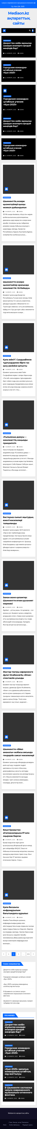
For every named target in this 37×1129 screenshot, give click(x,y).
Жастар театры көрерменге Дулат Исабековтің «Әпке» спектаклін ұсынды (18, 675)
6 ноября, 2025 (10, 607)
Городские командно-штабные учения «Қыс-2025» (15, 70)
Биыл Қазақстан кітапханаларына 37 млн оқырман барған (16, 833)
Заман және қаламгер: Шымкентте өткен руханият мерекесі (18, 600)
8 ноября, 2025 (10, 211)
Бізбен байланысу (14, 1125)
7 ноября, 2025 (10, 292)
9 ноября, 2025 (12, 1098)
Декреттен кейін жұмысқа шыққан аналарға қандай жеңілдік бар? (17, 46)
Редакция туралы (28, 1125)
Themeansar (25, 1122)
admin (21, 53)
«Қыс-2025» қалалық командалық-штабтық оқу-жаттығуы (18, 1071)
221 (28, 954)
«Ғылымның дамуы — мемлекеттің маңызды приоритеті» (15, 440)
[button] (30, 30)
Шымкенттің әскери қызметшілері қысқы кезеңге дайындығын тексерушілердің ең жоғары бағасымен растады (18, 207)
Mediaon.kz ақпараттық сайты (18, 18)
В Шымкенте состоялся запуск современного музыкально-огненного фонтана (17, 994)
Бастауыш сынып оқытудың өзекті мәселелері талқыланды (18, 520)
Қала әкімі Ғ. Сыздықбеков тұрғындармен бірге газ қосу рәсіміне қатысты (17, 362)
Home (4, 1125)
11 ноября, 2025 (10, 53)
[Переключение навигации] (17, 30)
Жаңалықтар (7, 40)
